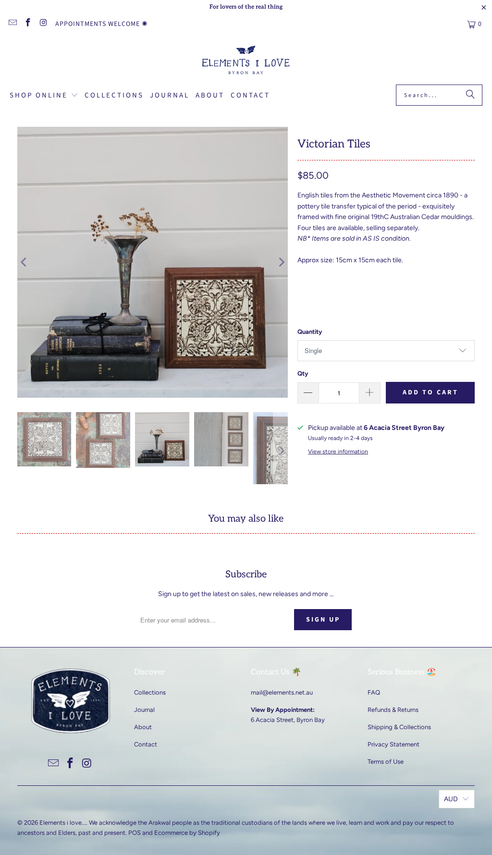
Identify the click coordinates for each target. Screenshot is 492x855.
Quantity (309, 331)
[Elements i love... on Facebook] (28, 24)
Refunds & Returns (393, 709)
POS (134, 832)
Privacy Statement (393, 744)
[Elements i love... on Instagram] (43, 24)
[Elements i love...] (246, 61)
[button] (44, 96)
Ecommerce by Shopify (187, 832)
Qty (302, 373)
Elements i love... (62, 822)
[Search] (470, 95)
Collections (150, 692)
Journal (144, 709)
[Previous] (24, 262)
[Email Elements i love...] (12, 24)
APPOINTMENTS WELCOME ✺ (101, 24)
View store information (338, 451)
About (143, 727)
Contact (145, 744)
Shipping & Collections (399, 727)
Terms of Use (386, 761)
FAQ (374, 692)
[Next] (280, 262)
